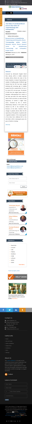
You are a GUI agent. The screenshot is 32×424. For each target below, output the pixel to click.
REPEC (12, 260)
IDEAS (12, 262)
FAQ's (6, 350)
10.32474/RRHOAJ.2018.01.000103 (16, 57)
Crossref (13, 247)
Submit (23, 186)
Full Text (18, 66)
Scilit (12, 249)
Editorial (7, 124)
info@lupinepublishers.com (12, 329)
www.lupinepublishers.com (10, 415)
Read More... (15, 298)
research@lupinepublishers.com (15, 166)
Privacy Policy (18, 416)
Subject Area (8, 345)
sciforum (13, 258)
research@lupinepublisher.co (14, 167)
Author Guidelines (9, 343)
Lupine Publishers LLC (22, 410)
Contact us (7, 348)
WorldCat (13, 254)
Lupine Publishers (11, 360)
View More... (22, 264)
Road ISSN (13, 245)
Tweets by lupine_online (14, 270)
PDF (25, 66)
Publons (13, 251)
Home (6, 339)
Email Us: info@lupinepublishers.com (14, 1)
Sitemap (7, 352)
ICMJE (12, 256)
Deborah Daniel (13, 161)
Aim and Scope (8, 341)
